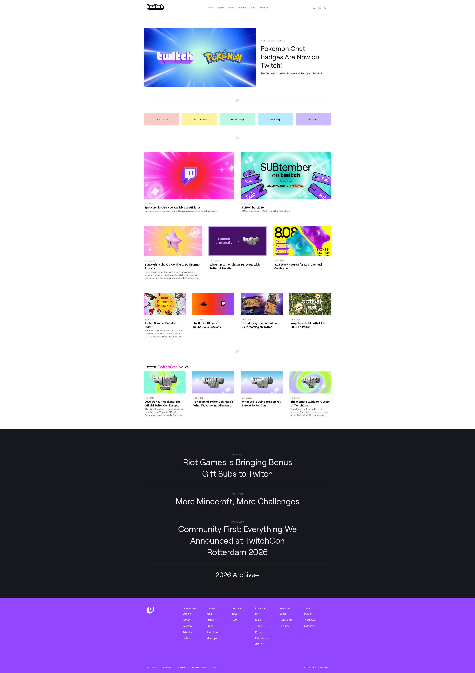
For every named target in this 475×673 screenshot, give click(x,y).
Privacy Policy (168, 667)
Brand (210, 625)
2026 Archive (235, 574)
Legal (283, 613)
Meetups (212, 638)
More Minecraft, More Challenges (237, 501)
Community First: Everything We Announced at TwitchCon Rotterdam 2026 (237, 540)
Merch (210, 619)
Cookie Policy (194, 667)
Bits (257, 613)
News (234, 613)
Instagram (309, 625)
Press (234, 619)
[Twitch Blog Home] (155, 7)
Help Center (286, 619)
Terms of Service (153, 667)
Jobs (209, 613)
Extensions (261, 638)
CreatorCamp (237, 119)
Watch (230, 7)
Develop (187, 625)
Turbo (258, 625)
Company (242, 7)
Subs (258, 619)
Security (284, 625)
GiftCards (313, 119)
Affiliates (215, 667)
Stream (220, 7)
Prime (258, 632)
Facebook (309, 619)
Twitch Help (275, 119)
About (210, 7)
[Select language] (319, 8)
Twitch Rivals (198, 119)
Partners (205, 667)
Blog (253, 7)
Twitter (308, 613)
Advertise (188, 632)
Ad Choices (181, 667)
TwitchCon (160, 119)
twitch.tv (188, 638)
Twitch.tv (263, 7)
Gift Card (260, 644)
